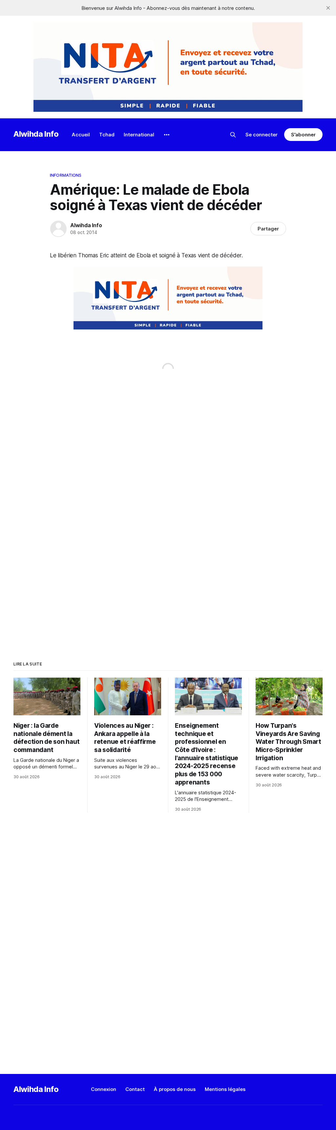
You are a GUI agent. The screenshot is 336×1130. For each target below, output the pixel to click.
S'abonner (303, 134)
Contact (135, 1089)
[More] (166, 134)
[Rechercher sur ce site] (233, 134)
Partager (268, 229)
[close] (328, 8)
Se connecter (261, 134)
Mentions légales (225, 1089)
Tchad (107, 134)
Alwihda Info (36, 134)
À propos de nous (175, 1089)
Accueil (81, 134)
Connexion (103, 1089)
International (139, 134)
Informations (66, 175)
